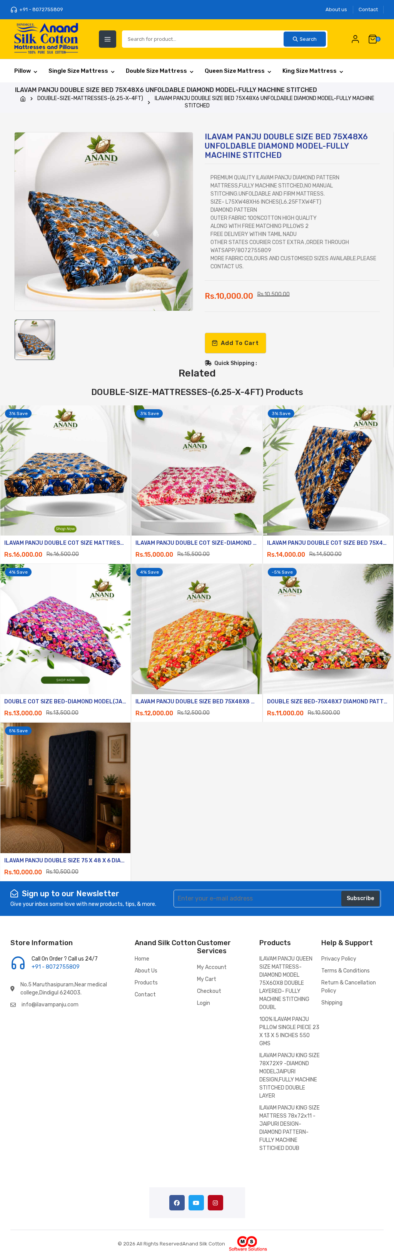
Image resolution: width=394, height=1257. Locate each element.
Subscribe (360, 898)
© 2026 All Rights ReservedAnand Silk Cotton (171, 1244)
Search (308, 39)
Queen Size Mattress (235, 70)
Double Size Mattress (156, 70)
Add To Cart (240, 343)
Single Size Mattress (78, 70)
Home (142, 959)
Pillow (22, 70)
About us (336, 9)
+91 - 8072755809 (41, 9)
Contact (368, 9)
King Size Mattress (309, 70)
